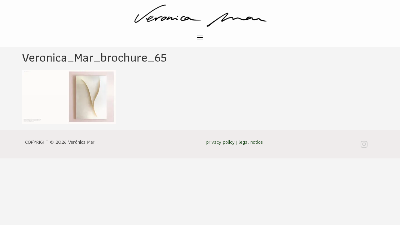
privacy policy (220, 142)
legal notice (251, 142)
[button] (200, 38)
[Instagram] (364, 144)
